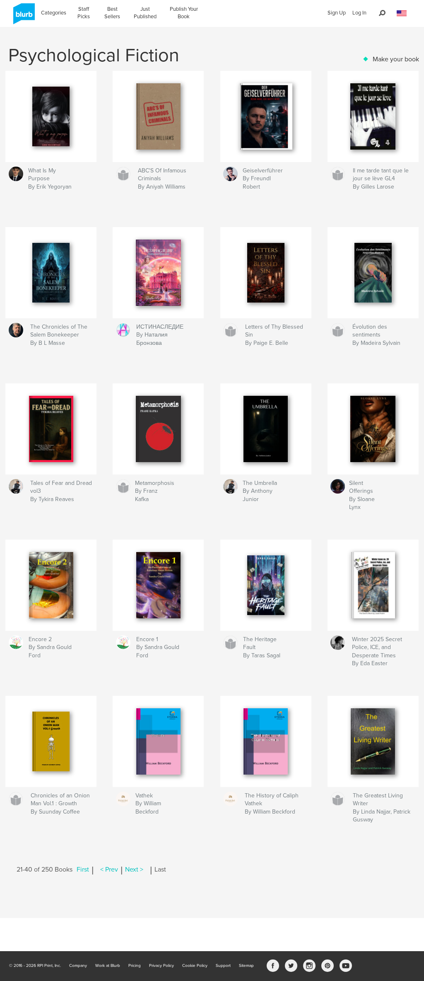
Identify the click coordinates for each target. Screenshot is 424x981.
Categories (53, 13)
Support (223, 965)
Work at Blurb (107, 965)
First (83, 869)
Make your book (396, 59)
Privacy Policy (161, 965)
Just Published (145, 13)
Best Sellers (112, 13)
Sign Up (337, 13)
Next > (134, 869)
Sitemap (246, 965)
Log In (359, 13)
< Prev (109, 869)
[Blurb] (22, 17)
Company (78, 965)
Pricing (134, 965)
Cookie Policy (194, 965)
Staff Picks (83, 13)
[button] (402, 13)
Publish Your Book (184, 13)
